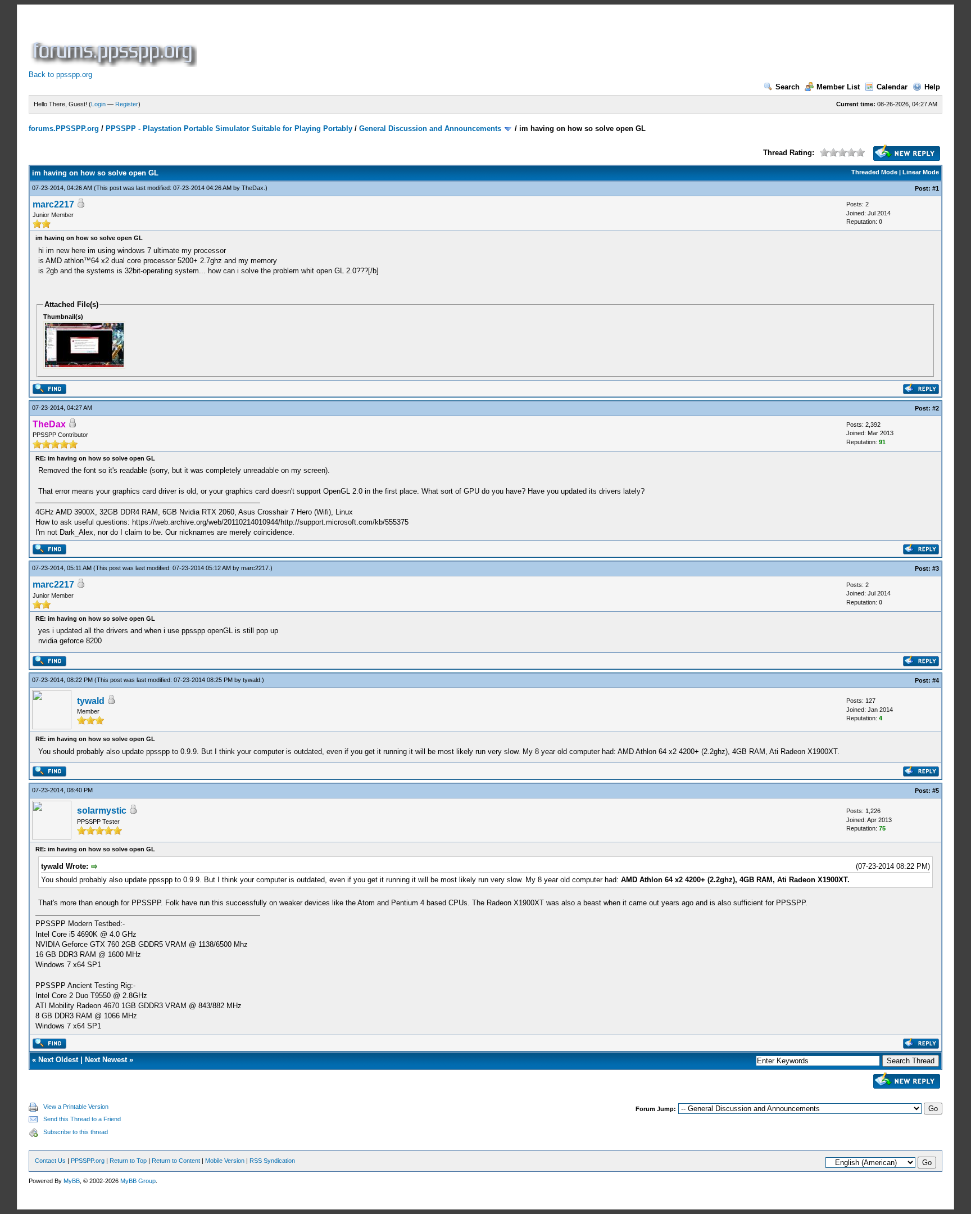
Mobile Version (224, 1160)
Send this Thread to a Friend (82, 1119)
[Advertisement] (404, 41)
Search (787, 87)
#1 (935, 188)
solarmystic (101, 810)
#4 (935, 680)
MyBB (71, 1180)
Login (98, 104)
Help (932, 87)
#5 (935, 790)
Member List (838, 87)
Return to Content (176, 1160)
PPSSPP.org (88, 1160)
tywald (251, 679)
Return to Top (128, 1160)
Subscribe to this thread (75, 1132)
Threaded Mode (874, 172)
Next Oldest (58, 1059)
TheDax (253, 187)
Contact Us (50, 1160)
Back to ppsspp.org (60, 74)
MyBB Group (138, 1180)
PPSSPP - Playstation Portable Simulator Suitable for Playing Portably (229, 128)
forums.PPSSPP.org (64, 128)
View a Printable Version (75, 1106)
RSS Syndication (272, 1160)
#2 (935, 408)
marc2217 (53, 204)
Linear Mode (920, 172)
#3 (935, 568)
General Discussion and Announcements (430, 128)
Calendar (892, 87)
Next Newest (106, 1059)
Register (126, 104)
